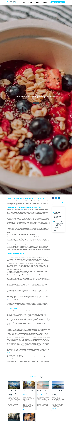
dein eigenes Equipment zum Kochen (33, 261)
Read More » (10, 407)
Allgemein (35, 102)
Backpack (22, 209)
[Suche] (62, 203)
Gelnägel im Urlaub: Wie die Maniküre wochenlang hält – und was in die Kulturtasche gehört (43, 392)
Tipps (37, 102)
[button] (53, 198)
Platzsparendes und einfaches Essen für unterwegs (57, 216)
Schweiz (28, 335)
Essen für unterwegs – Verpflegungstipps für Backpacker (58, 212)
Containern (58, 228)
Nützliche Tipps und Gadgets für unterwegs (60, 220)
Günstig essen (56, 227)
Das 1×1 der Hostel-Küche (59, 221)
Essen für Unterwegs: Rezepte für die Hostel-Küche (59, 224)
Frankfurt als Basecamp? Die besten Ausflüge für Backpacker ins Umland (29, 392)
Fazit (55, 230)
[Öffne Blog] (39, 2)
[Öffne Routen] (32, 2)
